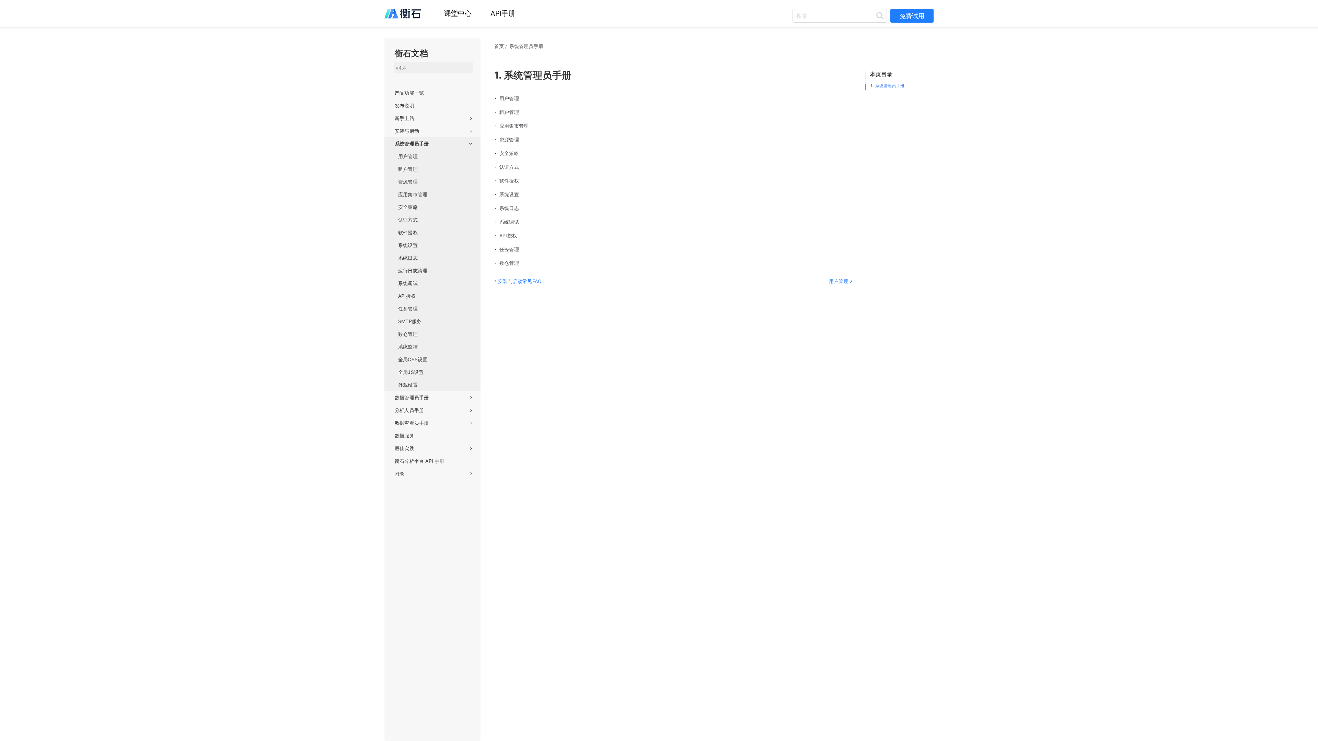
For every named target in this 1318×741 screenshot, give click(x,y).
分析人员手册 (409, 410)
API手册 (503, 13)
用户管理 (509, 98)
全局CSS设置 (412, 359)
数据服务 (404, 435)
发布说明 (404, 105)
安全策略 (509, 153)
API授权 (508, 235)
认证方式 (509, 167)
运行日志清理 (412, 270)
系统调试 (509, 222)
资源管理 (509, 139)
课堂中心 (458, 13)
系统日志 (509, 208)
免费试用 (912, 16)
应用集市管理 (514, 126)
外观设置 (408, 385)
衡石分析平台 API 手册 (419, 461)
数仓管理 (509, 263)
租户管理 (509, 112)
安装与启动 (407, 131)
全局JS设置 (411, 372)
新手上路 (404, 118)
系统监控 (408, 347)
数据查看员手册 (412, 423)
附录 (399, 474)
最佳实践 (404, 448)
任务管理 (509, 249)
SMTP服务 (409, 321)
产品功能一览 (409, 93)
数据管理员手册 (412, 397)
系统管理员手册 (887, 85)
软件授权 (509, 181)
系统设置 (509, 194)
